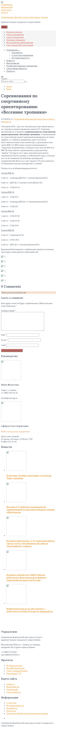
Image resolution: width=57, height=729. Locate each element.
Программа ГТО (13, 673)
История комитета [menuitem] (20, 58)
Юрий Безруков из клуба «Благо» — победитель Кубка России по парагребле (29, 610)
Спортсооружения (15, 34)
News (8, 89)
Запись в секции (14, 32)
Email (4, 340)
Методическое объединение (19, 42)
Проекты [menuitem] (10, 71)
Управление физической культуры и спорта (24, 17)
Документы (11, 708)
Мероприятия (12, 686)
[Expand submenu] (19, 50)
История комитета (15, 705)
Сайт (3, 345)
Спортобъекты (13, 692)
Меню (4, 27)
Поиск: (4, 78)
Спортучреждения (15, 37)
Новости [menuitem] (10, 60)
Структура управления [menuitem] (22, 55)
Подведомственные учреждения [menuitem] (21, 65)
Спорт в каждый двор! (16, 670)
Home (9, 86)
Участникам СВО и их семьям (19, 45)
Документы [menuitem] (17, 52)
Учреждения (12, 689)
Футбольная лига (14, 665)
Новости (7, 121)
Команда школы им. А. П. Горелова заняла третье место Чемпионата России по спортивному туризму (30, 543)
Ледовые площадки (15, 40)
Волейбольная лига (15, 668)
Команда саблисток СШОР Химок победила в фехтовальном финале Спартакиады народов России (26, 577)
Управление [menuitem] (12, 50)
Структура (11, 702)
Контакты (11, 710)
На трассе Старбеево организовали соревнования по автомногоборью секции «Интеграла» (30, 509)
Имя (3, 334)
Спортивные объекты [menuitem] (16, 68)
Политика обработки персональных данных (27, 713)
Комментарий (8, 310)
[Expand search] (2, 76)
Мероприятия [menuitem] (12, 63)
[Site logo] (7, 12)
